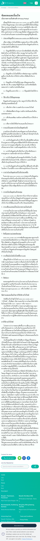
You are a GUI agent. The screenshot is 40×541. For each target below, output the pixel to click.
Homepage (3, 7)
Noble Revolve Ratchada (8, 509)
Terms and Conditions (26, 516)
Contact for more (6, 454)
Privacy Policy (24, 519)
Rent (2, 480)
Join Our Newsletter (7, 463)
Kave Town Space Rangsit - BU (9, 500)
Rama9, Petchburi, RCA (26, 496)
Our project (4, 491)
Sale (2, 477)
